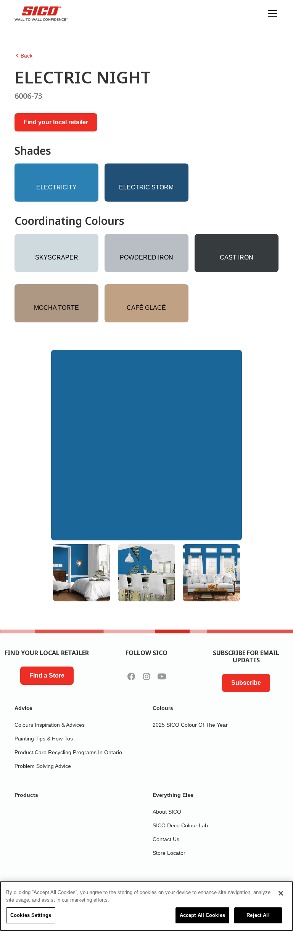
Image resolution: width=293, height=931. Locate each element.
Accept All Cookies (202, 915)
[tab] (81, 572)
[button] (271, 14)
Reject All (257, 915)
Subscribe (246, 682)
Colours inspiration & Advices (49, 725)
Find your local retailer (56, 122)
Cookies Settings (30, 915)
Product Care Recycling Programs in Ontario (68, 752)
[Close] (280, 893)
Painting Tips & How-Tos (43, 739)
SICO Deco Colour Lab (180, 825)
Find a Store (46, 675)
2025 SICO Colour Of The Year (190, 725)
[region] (146, 906)
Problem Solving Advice (42, 766)
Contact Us (166, 839)
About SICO (167, 812)
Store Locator (169, 853)
